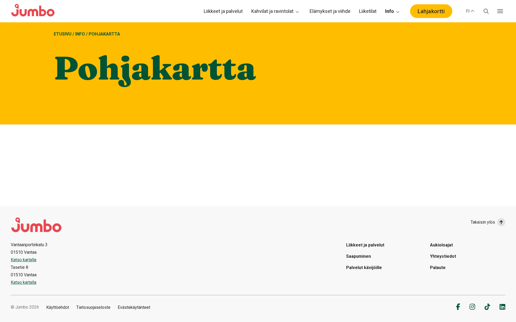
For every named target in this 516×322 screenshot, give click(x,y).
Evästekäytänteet (134, 307)
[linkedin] (502, 306)
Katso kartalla (23, 259)
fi (468, 11)
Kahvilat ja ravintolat (272, 11)
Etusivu (62, 34)
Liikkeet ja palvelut (223, 11)
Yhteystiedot (443, 256)
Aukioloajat (441, 245)
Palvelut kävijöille (364, 267)
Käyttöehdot (57, 307)
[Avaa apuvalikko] (500, 11)
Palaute (438, 267)
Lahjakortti (431, 11)
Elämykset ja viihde (330, 11)
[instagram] (472, 306)
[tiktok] (487, 306)
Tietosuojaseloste (93, 307)
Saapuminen (358, 256)
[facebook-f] (458, 306)
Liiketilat (368, 11)
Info (389, 11)
